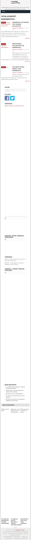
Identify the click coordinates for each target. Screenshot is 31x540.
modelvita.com (20, 530)
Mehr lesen (27, 38)
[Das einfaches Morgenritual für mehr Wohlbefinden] (5, 463)
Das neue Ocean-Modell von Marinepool (18, 68)
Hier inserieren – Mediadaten (12, 536)
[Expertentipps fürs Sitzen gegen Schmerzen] (24, 463)
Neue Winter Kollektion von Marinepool (18, 45)
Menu (3, 11)
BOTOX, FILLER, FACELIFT (11, 259)
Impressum (8, 538)
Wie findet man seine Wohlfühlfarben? (14, 393)
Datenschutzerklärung (20, 538)
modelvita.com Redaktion (17, 28)
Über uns (24, 536)
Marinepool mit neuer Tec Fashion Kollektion (20, 24)
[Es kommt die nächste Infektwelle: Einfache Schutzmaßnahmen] (15, 463)
